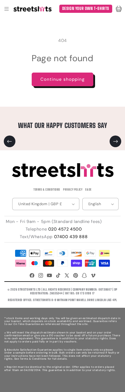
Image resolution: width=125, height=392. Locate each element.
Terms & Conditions (46, 189)
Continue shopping (62, 79)
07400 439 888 (71, 237)
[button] (6, 8)
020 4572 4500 (65, 229)
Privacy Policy (72, 189)
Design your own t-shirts (85, 8)
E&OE (88, 189)
